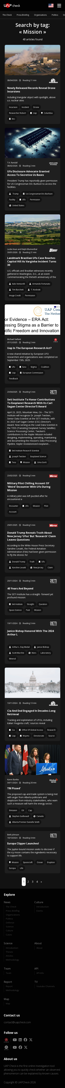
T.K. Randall (12, 162)
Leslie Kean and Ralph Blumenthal (22, 249)
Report (9, 986)
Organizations (40, 15)
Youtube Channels (45, 986)
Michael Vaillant (14, 339)
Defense (10, 922)
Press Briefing (23, 15)
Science (10, 926)
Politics (55, 15)
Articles (9, 955)
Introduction (42, 906)
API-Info (40, 972)
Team (8, 972)
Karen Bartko (13, 779)
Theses (9, 951)
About (39, 947)
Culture (9, 930)
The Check (7, 15)
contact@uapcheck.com (17, 1022)
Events (39, 910)
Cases (9, 934)
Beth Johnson (13, 834)
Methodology (12, 959)
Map (8, 1003)
